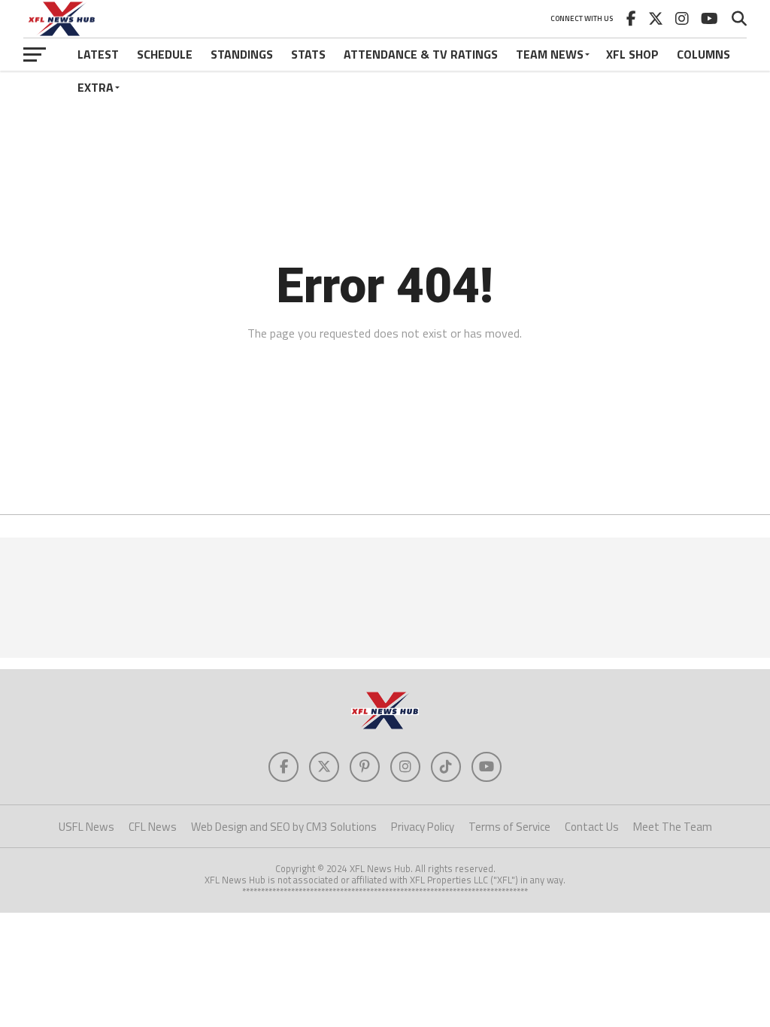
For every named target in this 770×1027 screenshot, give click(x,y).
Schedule (164, 54)
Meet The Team (672, 826)
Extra (95, 87)
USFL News (86, 826)
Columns (703, 54)
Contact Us (592, 826)
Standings (242, 54)
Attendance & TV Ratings (421, 54)
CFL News (153, 826)
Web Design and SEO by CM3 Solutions (284, 826)
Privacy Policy (422, 826)
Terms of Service (509, 826)
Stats (308, 54)
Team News (550, 54)
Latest (98, 54)
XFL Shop (632, 54)
